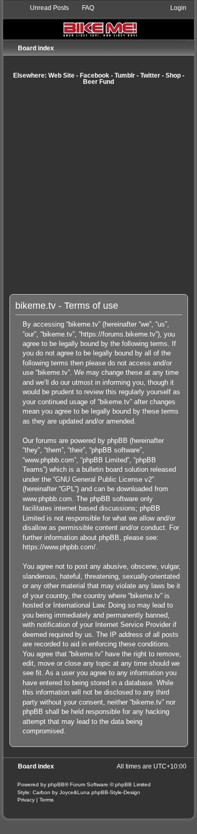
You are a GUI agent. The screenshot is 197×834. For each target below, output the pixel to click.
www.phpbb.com (47, 499)
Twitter (150, 75)
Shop (173, 75)
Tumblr (125, 75)
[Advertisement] (98, 189)
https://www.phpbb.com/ (59, 547)
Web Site (61, 75)
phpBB (56, 784)
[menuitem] (44, 8)
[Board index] (98, 21)
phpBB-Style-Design (115, 792)
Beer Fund (98, 82)
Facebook (94, 75)
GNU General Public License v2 (103, 479)
